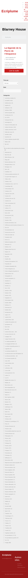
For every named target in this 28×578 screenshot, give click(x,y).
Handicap (8, 283)
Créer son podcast (10, 203)
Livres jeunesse (9, 372)
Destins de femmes (10, 222)
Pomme (8, 445)
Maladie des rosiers (10, 380)
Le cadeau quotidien (10, 341)
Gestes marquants (10, 278)
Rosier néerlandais (10, 482)
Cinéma (8, 181)
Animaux (8, 110)
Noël (7, 411)
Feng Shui (8, 263)
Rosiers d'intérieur (10, 491)
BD (7, 144)
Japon (7, 314)
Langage (8, 336)
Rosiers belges (9, 489)
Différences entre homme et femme (14, 225)
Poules (8, 448)
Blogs (7, 159)
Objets (7, 416)
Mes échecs (8, 385)
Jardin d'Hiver (9, 319)
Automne (8, 136)
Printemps (8, 455)
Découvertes (9, 215)
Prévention (8, 453)
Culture (8, 208)
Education (8, 244)
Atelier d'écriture (10, 127)
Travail (7, 530)
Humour (8, 295)
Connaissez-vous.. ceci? (11, 183)
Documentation (9, 229)
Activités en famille (10, 98)
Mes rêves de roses (10, 389)
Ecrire (7, 239)
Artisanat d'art (9, 120)
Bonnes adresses (10, 162)
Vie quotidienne (10, 535)
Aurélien (8, 134)
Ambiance (8, 107)
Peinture (8, 428)
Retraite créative (9, 465)
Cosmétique (8, 186)
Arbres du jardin (10, 112)
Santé (7, 496)
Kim (7, 329)
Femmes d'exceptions (11, 261)
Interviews (8, 307)
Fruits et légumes (10, 268)
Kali (7, 326)
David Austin (9, 210)
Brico (7, 169)
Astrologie (8, 122)
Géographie (8, 276)
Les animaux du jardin (11, 351)
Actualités (9, 100)
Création (8, 200)
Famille (8, 259)
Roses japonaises (10, 479)
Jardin (8, 317)
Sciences (8, 499)
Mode (7, 394)
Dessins (8, 217)
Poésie (8, 440)
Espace (7, 251)
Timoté (8, 525)
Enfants (8, 246)
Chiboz (8, 179)
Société (8, 506)
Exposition (8, 254)
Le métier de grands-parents (12, 346)
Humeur (8, 293)
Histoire (8, 290)
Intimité (8, 309)
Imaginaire (8, 297)
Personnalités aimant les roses (13, 431)
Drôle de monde (9, 234)
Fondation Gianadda (10, 266)
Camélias (8, 171)
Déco (7, 213)
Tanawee (8, 513)
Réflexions (8, 457)
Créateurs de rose (10, 198)
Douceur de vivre (10, 232)
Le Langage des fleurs (11, 343)
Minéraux (8, 392)
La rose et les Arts (10, 334)
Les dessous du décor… (11, 356)
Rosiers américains (10, 486)
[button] (23, 1)
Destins (8, 220)
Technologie (9, 516)
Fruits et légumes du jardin (12, 271)
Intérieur (8, 305)
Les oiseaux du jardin (10, 358)
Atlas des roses (9, 132)
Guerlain (7, 280)
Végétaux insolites (10, 533)
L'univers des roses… (11, 331)
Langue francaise (10, 339)
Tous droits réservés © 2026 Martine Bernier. (14, 574)
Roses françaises (10, 477)
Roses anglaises (10, 469)
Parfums (8, 419)
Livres (7, 370)
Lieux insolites (9, 363)
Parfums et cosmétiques (12, 421)
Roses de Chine (9, 472)
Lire (7, 365)
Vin (7, 540)
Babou (7, 141)
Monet (7, 399)
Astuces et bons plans (11, 124)
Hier (7, 288)
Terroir (8, 520)
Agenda (7, 105)
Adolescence (9, 103)
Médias (7, 382)
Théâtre (8, 523)
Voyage (8, 542)
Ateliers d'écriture (10, 129)
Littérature (8, 368)
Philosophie (9, 435)
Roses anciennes (10, 467)
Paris (7, 423)
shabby (7, 501)
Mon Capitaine (9, 397)
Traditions (8, 528)
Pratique (8, 450)
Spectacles (8, 508)
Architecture (9, 115)
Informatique (9, 300)
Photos (8, 438)
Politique (8, 443)
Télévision (8, 518)
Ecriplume (9, 11)
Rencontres (9, 460)
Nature (7, 409)
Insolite (8, 302)
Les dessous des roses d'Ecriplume (14, 353)
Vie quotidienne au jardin (11, 537)
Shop (7, 503)
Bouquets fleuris (10, 164)
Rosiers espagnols (10, 494)
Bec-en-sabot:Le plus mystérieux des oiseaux (14, 149)
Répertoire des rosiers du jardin (13, 462)
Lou (6, 377)
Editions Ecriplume (10, 242)
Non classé (8, 414)
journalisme (8, 324)
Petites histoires (9, 433)
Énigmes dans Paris (10, 249)
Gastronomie (9, 273)
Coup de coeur (9, 193)
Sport (7, 511)
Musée (7, 402)
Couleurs (8, 191)
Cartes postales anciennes (12, 174)
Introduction (8, 312)
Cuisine (8, 205)
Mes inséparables (10, 387)
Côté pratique (9, 188)
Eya (7, 256)
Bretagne (8, 166)
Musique (8, 404)
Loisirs (7, 375)
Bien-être (8, 154)
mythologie (8, 406)
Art (7, 117)
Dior (7, 227)
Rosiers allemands (10, 484)
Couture (7, 196)
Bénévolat (8, 152)
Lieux (7, 360)
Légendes (8, 348)
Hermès (7, 285)
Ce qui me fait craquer (11, 176)
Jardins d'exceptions (10, 322)
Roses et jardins (10, 474)
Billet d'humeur (9, 157)
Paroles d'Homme (10, 426)
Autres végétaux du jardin (12, 139)
